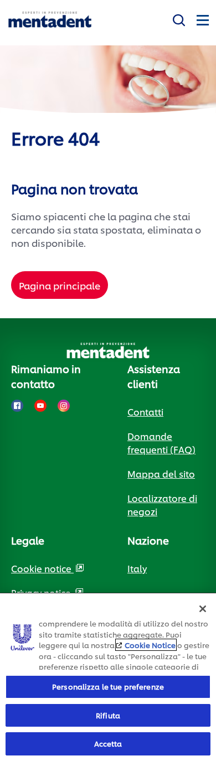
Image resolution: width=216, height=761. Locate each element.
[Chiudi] (203, 609)
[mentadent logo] (49, 19)
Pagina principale (59, 285)
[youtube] (40, 406)
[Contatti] (179, 18)
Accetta (108, 743)
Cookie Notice (150, 645)
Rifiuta (108, 715)
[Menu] (202, 18)
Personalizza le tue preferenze (108, 686)
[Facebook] (17, 406)
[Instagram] (64, 406)
